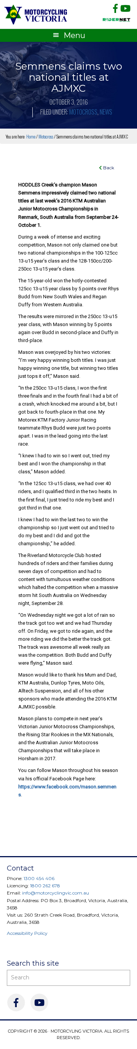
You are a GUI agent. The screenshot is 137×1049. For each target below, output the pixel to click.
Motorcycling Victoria (36, 14)
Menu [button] (74, 35)
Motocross (83, 111)
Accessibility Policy (27, 933)
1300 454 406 (39, 878)
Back (108, 167)
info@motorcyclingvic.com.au (55, 893)
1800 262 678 (45, 885)
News (106, 111)
